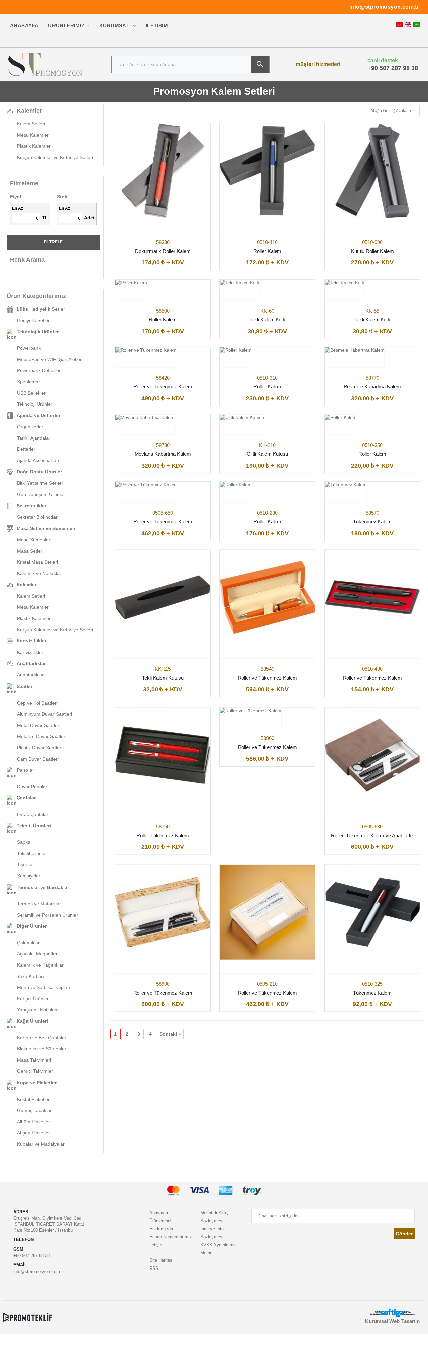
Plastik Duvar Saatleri (39, 747)
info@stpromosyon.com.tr (384, 7)
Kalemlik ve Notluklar (39, 573)
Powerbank (29, 348)
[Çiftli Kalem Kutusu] (242, 418)
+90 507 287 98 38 (392, 68)
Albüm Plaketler (33, 1121)
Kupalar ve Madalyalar (41, 1144)
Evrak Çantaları (33, 814)
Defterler (26, 449)
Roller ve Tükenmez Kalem (162, 387)
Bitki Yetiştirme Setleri (40, 483)
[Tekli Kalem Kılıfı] (239, 283)
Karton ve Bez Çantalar (41, 1037)
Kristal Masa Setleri (37, 562)
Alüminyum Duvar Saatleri (44, 714)
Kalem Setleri (31, 123)
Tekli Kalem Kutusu (163, 678)
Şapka (23, 842)
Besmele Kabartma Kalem (372, 387)
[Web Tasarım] (392, 1312)
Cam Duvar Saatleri (38, 759)
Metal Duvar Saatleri (38, 725)
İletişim (157, 25)
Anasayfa (24, 25)
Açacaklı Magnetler (37, 953)
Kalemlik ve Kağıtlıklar (40, 965)
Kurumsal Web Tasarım (392, 1321)
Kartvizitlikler (30, 652)
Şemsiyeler (28, 876)
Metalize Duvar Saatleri (41, 736)
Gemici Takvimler (35, 1071)
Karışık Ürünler (33, 998)
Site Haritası (161, 1260)
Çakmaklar (28, 942)
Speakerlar (28, 381)
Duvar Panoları (33, 786)
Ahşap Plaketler (33, 1132)
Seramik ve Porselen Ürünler (47, 915)
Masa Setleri (30, 551)
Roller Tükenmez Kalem (162, 835)
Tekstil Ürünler (32, 853)
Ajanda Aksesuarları (38, 460)
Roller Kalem (267, 251)
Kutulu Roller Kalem (372, 251)
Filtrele (53, 242)
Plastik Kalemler (34, 146)
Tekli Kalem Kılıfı (267, 319)
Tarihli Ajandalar (33, 438)
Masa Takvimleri (34, 1060)
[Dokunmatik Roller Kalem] (162, 171)
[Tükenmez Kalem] (345, 485)
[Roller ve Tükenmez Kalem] (146, 350)
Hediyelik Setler (33, 320)
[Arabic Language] (416, 24)
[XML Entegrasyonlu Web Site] (27, 1316)
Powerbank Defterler (39, 370)
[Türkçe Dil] (399, 24)
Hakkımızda (161, 1228)
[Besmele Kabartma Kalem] (354, 350)
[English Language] (408, 24)
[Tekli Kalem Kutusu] (162, 597)
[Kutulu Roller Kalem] (372, 171)
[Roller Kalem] (267, 171)
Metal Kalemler (33, 135)
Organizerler (30, 426)
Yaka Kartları (30, 976)
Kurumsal (115, 25)
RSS (153, 1268)
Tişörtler (25, 864)
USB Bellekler (31, 393)
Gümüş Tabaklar (34, 1110)
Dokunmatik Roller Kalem (162, 251)
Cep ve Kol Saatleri (37, 703)
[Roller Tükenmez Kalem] (162, 755)
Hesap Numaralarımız (170, 1236)
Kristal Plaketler (33, 1099)
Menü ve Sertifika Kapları (43, 987)
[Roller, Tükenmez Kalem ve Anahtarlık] (372, 755)
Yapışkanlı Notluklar (38, 1009)
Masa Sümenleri (34, 539)
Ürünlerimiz (66, 25)
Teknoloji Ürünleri (35, 404)
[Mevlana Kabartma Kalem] (144, 418)
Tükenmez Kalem (372, 521)
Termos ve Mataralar (39, 903)
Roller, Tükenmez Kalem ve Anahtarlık (372, 835)
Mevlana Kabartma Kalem (163, 454)
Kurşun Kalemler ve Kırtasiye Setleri (55, 157)
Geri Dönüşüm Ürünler (41, 494)
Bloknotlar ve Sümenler (41, 1048)
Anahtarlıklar (30, 674)
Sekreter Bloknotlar (37, 517)
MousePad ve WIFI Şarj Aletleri (50, 359)
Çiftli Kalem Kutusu (267, 454)
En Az (17, 208)
